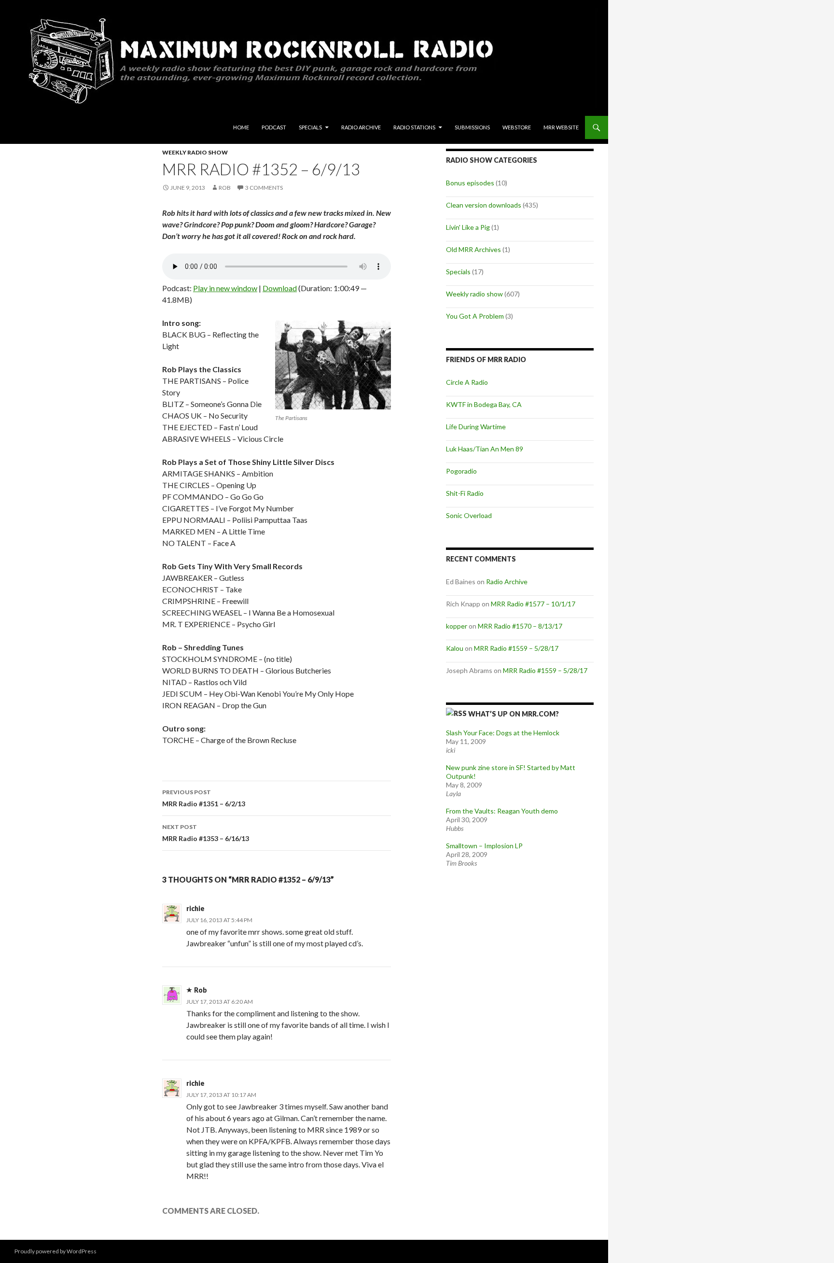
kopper (456, 626)
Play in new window (225, 288)
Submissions (472, 127)
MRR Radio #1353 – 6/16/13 (205, 832)
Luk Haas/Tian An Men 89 (484, 449)
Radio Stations (414, 127)
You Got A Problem (475, 316)
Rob (225, 187)
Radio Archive (361, 127)
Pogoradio (461, 471)
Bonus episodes (470, 183)
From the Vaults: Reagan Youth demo (502, 811)
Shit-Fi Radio (465, 493)
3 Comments (264, 187)
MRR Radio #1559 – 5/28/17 (516, 648)
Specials (310, 127)
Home (241, 127)
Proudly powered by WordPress (55, 1251)
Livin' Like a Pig (468, 227)
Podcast (274, 127)
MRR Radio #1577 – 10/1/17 (533, 604)
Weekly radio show (195, 152)
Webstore (516, 127)
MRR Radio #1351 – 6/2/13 (203, 798)
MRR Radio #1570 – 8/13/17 (520, 626)
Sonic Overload (469, 515)
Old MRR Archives (473, 249)
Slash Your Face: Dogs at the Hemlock (502, 733)
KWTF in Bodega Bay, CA (484, 404)
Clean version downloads (483, 205)
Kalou (454, 648)
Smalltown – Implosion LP (484, 846)
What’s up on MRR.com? (513, 714)
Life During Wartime (476, 426)
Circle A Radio (467, 382)
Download (280, 288)
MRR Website (561, 127)
